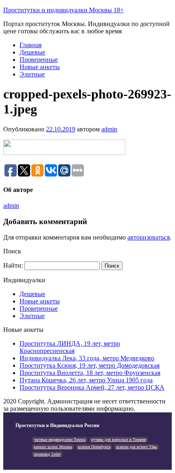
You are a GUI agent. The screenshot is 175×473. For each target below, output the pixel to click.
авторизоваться (148, 237)
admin (109, 129)
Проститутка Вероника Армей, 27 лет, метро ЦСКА (92, 387)
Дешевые (32, 52)
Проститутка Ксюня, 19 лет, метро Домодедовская (90, 365)
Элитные (32, 74)
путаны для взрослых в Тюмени (118, 439)
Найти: (13, 265)
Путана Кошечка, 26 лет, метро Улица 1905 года (86, 380)
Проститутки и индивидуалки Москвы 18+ (63, 10)
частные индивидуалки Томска (59, 439)
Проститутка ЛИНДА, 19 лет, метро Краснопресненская (70, 347)
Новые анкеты (40, 66)
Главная (31, 44)
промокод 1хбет (47, 454)
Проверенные (39, 59)
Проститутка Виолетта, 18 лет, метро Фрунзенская (90, 372)
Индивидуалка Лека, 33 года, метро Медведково (87, 358)
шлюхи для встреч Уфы (136, 447)
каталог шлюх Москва (53, 447)
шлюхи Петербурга (94, 447)
